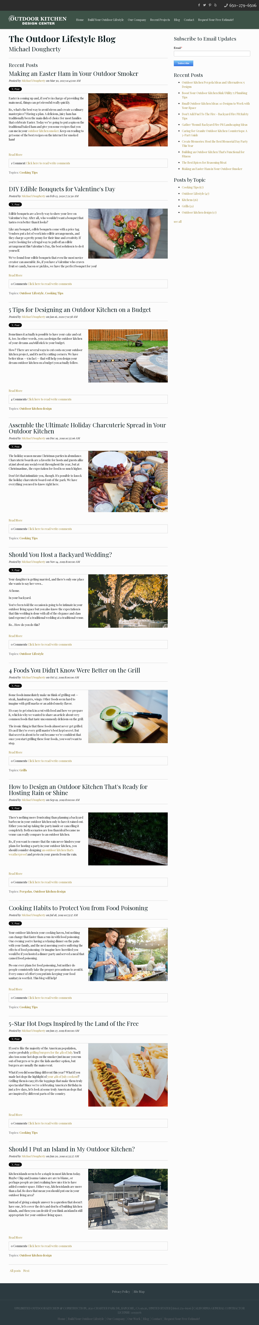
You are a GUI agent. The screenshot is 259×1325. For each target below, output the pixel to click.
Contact (157, 1319)
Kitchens (190, 200)
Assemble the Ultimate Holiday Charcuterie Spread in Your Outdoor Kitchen (87, 428)
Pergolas (25, 891)
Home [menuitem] (80, 20)
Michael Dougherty (33, 81)
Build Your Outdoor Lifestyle (86, 1319)
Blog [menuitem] (177, 20)
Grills (23, 770)
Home (61, 1319)
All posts (15, 1271)
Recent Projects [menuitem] (160, 20)
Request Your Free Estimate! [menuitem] (216, 20)
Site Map (139, 1292)
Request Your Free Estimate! (182, 1319)
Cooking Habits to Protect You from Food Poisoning (78, 908)
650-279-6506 (242, 5)
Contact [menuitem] (189, 20)
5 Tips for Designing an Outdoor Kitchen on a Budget (80, 309)
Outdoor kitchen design (35, 409)
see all (178, 222)
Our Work (133, 1319)
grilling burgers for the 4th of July (51, 1052)
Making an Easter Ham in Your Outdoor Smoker (73, 73)
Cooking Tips (28, 172)
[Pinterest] (210, 5)
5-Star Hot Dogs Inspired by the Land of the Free (74, 1023)
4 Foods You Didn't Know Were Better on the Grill (74, 670)
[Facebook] (199, 5)
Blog (146, 1319)
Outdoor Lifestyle (31, 293)
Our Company (116, 1319)
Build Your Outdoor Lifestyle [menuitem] (106, 20)
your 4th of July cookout (62, 1077)
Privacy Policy (121, 1292)
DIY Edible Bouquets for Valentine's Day (62, 189)
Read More (15, 155)
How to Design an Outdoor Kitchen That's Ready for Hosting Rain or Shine (78, 789)
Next (26, 1271)
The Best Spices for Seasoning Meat (204, 162)
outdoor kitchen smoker (43, 131)
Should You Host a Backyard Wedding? (60, 554)
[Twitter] (204, 5)
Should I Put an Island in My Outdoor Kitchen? (72, 1149)
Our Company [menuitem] (137, 20)
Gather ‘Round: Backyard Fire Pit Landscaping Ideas (214, 125)
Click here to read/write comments (48, 163)
